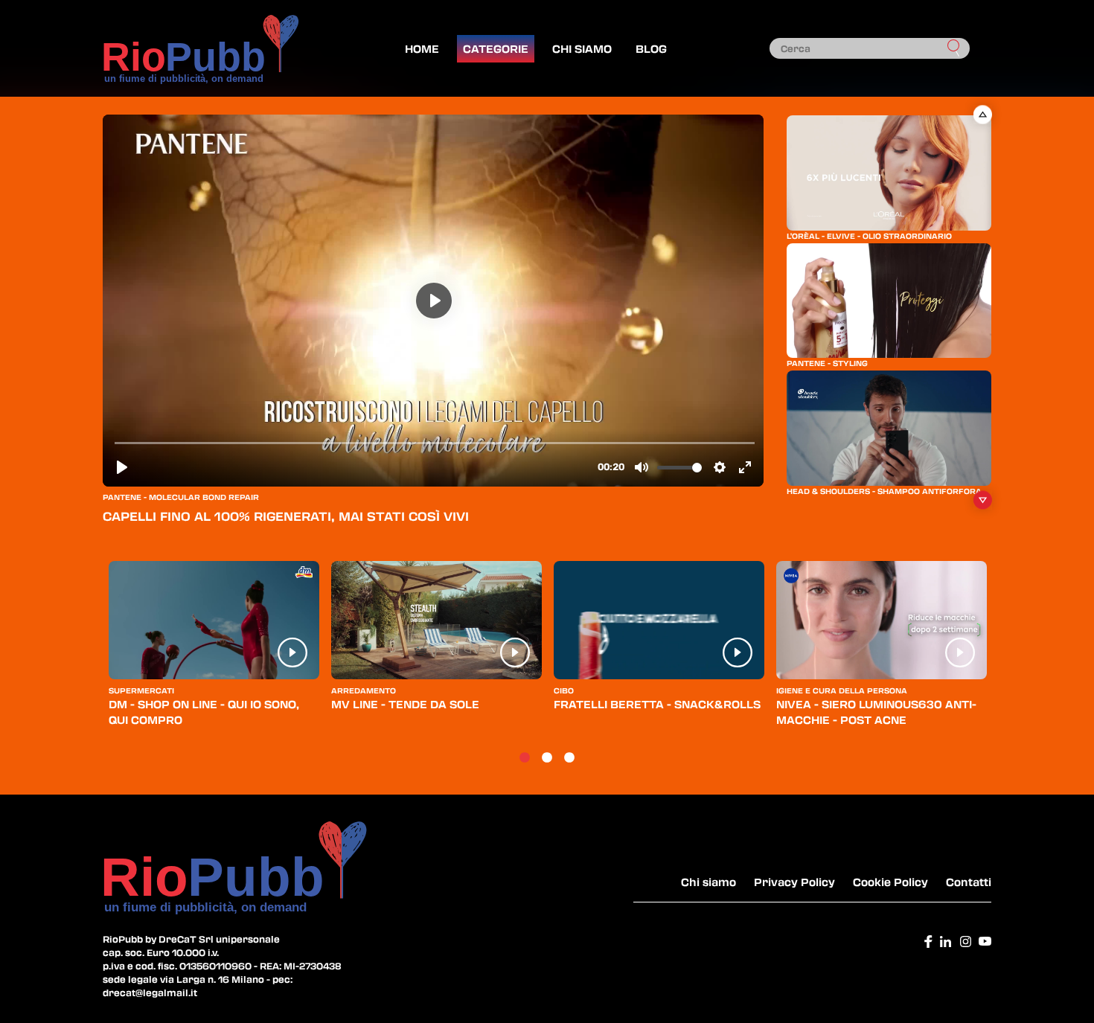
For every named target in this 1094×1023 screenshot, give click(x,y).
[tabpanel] (214, 650)
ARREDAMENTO (363, 690)
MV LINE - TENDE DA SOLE (405, 703)
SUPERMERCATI (141, 690)
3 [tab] (569, 758)
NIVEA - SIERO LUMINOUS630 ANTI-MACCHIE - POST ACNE (876, 711)
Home (422, 48)
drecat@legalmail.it (150, 992)
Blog (651, 48)
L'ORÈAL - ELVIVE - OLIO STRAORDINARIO (869, 236)
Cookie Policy (890, 881)
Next (982, 500)
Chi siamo (582, 48)
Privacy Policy (794, 881)
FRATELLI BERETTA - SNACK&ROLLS (657, 703)
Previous (982, 114)
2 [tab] (547, 758)
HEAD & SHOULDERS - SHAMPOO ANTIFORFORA (884, 491)
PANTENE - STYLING (827, 363)
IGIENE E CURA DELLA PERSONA (841, 690)
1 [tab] (524, 758)
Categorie (495, 48)
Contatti (968, 881)
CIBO (564, 690)
